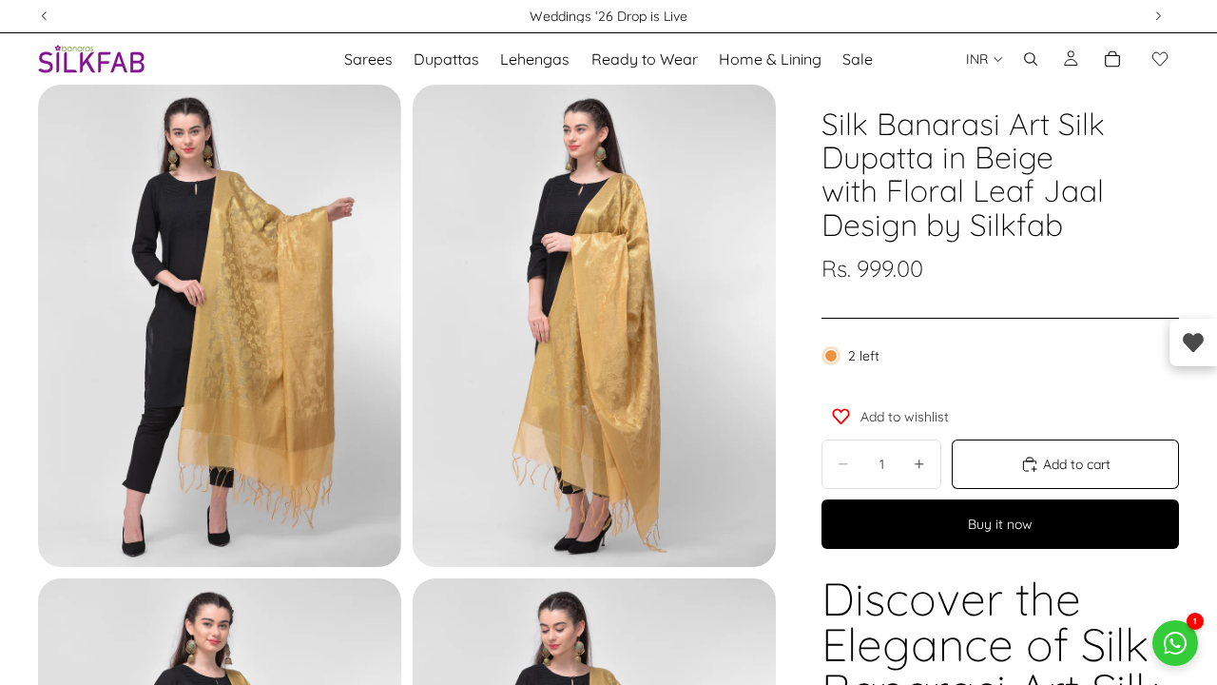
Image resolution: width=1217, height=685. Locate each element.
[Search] (1031, 59)
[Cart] (1112, 59)
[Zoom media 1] (219, 326)
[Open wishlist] (1193, 342)
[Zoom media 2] (594, 326)
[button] (1160, 59)
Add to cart (1077, 464)
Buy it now (1000, 524)
